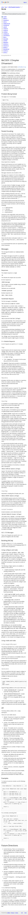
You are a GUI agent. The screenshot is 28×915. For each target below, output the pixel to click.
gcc (6, 7)
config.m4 (5, 30)
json (25, 912)
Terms (16, 912)
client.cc (5, 21)
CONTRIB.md (6, 35)
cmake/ (5, 16)
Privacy (12, 912)
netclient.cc (5, 44)
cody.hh (5, 27)
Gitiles (8, 912)
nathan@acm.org (22, 67)
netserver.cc (6, 45)
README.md (6, 49)
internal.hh (5, 39)
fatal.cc (5, 37)
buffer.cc (5, 18)
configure (5, 32)
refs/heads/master (14, 7)
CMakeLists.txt (6, 23)
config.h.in (5, 28)
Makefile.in (5, 42)
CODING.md (6, 25)
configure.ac (6, 33)
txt (22, 912)
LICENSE (5, 40)
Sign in (25, 2)
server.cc (5, 52)
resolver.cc (5, 50)
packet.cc (5, 47)
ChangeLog (6, 20)
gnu (2, 7)
